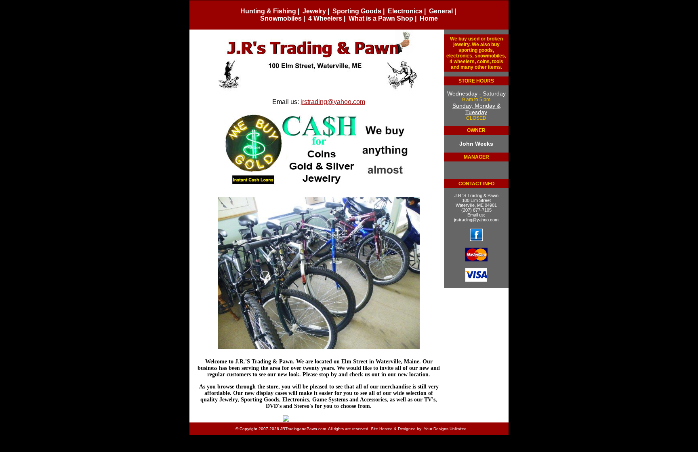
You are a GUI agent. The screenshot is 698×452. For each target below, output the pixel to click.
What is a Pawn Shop (381, 18)
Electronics (405, 11)
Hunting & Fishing (268, 11)
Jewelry (314, 11)
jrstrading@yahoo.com (476, 219)
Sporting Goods (356, 11)
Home (429, 18)
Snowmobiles (281, 18)
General (441, 11)
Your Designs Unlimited (445, 429)
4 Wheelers (325, 18)
